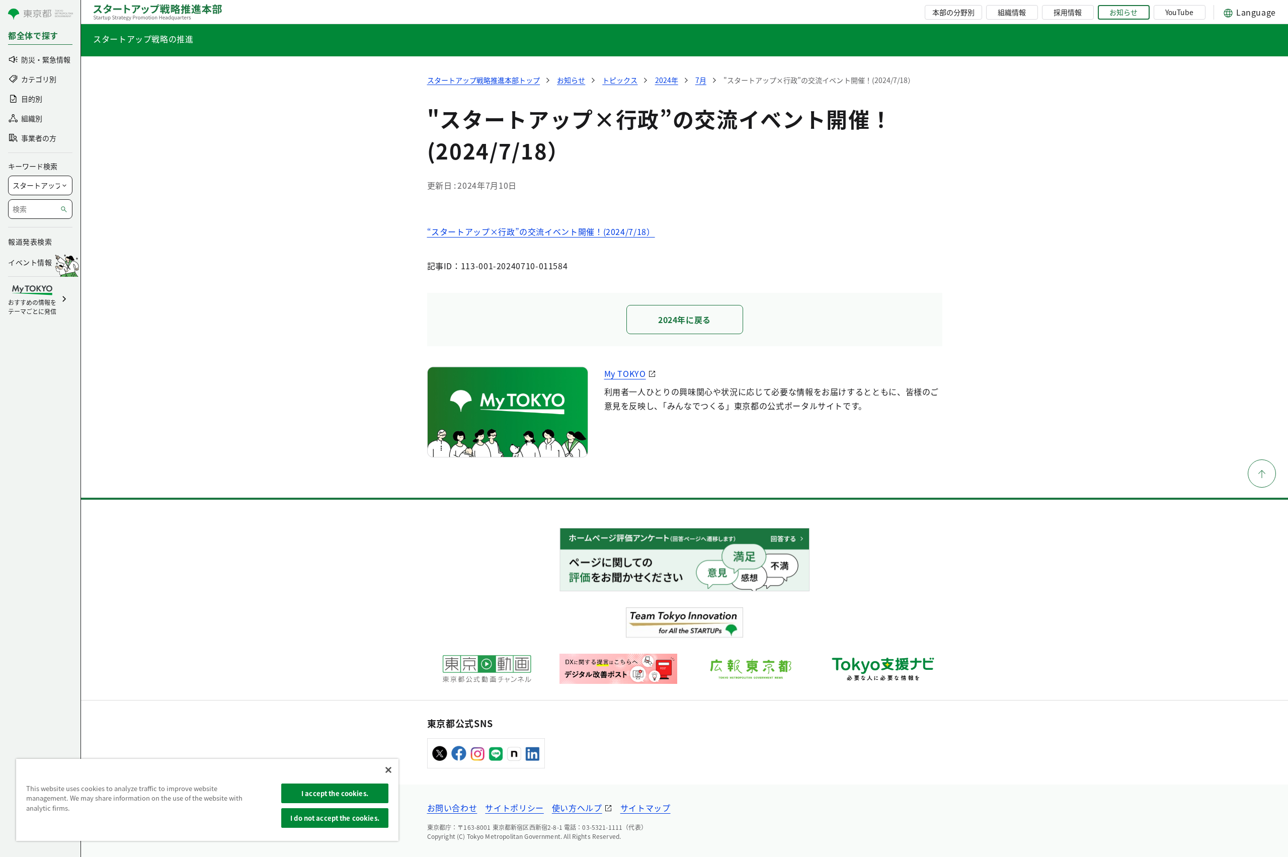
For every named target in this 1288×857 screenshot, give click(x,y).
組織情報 (1012, 12)
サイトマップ (645, 808)
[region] (207, 800)
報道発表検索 (30, 242)
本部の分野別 (953, 12)
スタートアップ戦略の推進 (143, 39)
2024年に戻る (684, 320)
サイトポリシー (514, 808)
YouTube (1179, 12)
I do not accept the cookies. (334, 818)
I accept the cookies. (334, 793)
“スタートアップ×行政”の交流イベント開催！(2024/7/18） (541, 231)
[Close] (388, 770)
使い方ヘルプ (577, 808)
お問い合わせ (452, 808)
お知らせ (1123, 12)
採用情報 (1068, 12)
